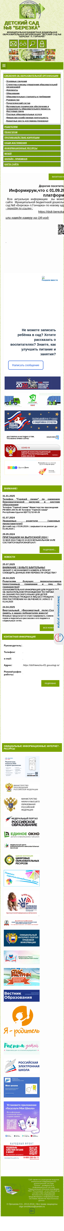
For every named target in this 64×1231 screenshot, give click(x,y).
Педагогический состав (18, 103)
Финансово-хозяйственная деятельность (27, 117)
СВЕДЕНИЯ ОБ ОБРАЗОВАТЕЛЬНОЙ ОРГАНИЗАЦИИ (31, 76)
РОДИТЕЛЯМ (11, 127)
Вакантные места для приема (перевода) (27, 121)
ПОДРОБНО (50, 683)
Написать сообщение (25, 365)
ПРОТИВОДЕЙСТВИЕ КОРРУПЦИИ (22, 137)
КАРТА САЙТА (11, 164)
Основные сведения (16, 81)
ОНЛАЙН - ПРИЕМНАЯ (15, 159)
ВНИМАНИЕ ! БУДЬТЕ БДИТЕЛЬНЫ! (24, 567)
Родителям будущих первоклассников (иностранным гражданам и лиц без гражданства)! (32, 584)
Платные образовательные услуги (24, 114)
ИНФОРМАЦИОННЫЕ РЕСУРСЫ (20, 148)
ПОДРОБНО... (49, 550)
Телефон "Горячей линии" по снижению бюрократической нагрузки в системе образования (31, 502)
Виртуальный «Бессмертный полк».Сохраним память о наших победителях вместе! (32, 611)
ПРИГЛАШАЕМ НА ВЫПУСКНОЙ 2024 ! (25, 537)
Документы (12, 90)
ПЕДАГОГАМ (10, 132)
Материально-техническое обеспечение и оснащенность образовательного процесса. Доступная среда (28, 109)
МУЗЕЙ (8, 153)
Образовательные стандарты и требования (28, 96)
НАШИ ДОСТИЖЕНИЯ (15, 143)
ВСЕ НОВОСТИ (50, 628)
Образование (13, 93)
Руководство (12, 100)
